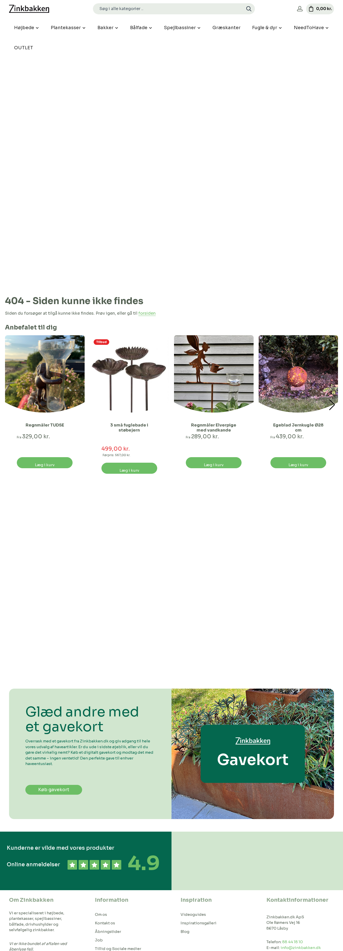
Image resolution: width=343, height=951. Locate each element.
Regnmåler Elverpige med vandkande (213, 428)
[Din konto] (299, 9)
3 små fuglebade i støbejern (129, 428)
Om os (101, 914)
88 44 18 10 (292, 941)
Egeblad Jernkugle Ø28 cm (298, 428)
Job (99, 940)
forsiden (147, 313)
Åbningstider (108, 931)
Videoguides (193, 914)
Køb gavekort (53, 789)
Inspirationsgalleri (198, 923)
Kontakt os (105, 923)
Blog (185, 931)
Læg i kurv (44, 464)
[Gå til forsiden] (29, 9)
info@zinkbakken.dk (300, 947)
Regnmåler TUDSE (45, 425)
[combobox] (168, 8)
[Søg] (249, 8)
